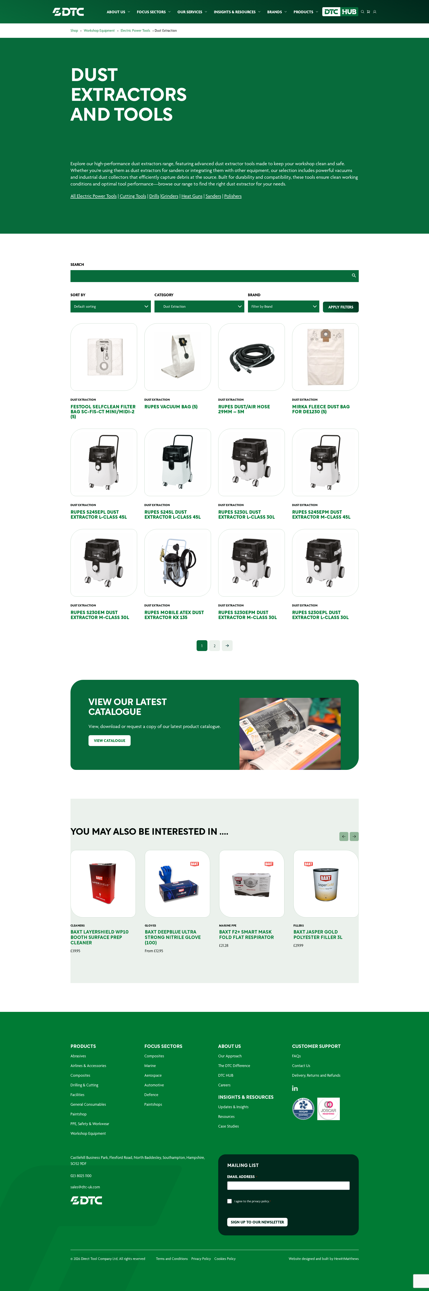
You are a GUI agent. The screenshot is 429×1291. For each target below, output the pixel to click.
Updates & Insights (233, 1106)
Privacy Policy (201, 1259)
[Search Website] (362, 11)
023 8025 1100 (80, 1176)
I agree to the (252, 1201)
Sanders (213, 196)
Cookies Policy (225, 1259)
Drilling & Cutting (84, 1085)
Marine (150, 1065)
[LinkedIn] (295, 1088)
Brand (254, 295)
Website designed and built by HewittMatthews (324, 1259)
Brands (274, 11)
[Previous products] (343, 836)
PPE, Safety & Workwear (89, 1123)
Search (77, 264)
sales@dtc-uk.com (85, 1187)
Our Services (189, 11)
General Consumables (88, 1104)
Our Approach (230, 1056)
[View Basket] (368, 11)
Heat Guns (192, 196)
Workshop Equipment (99, 30)
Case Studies (228, 1126)
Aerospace (153, 1075)
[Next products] (354, 836)
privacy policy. (261, 1201)
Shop (74, 30)
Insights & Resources (235, 11)
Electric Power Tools (135, 30)
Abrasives (78, 1056)
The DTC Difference (234, 1065)
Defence (151, 1094)
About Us (116, 11)
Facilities (77, 1094)
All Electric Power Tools (93, 196)
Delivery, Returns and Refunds (316, 1075)
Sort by (78, 295)
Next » (227, 645)
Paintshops (153, 1104)
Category (164, 295)
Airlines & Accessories (88, 1065)
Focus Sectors (151, 11)
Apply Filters (340, 307)
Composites (80, 1075)
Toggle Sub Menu (129, 12)
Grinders (169, 196)
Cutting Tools (133, 196)
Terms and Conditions (172, 1259)
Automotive (154, 1085)
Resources (226, 1116)
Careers (224, 1085)
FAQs (296, 1056)
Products (303, 11)
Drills (154, 196)
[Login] (375, 12)
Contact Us (301, 1065)
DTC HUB (225, 1075)
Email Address (242, 1176)
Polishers (233, 196)
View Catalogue (109, 740)
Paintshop (78, 1114)
